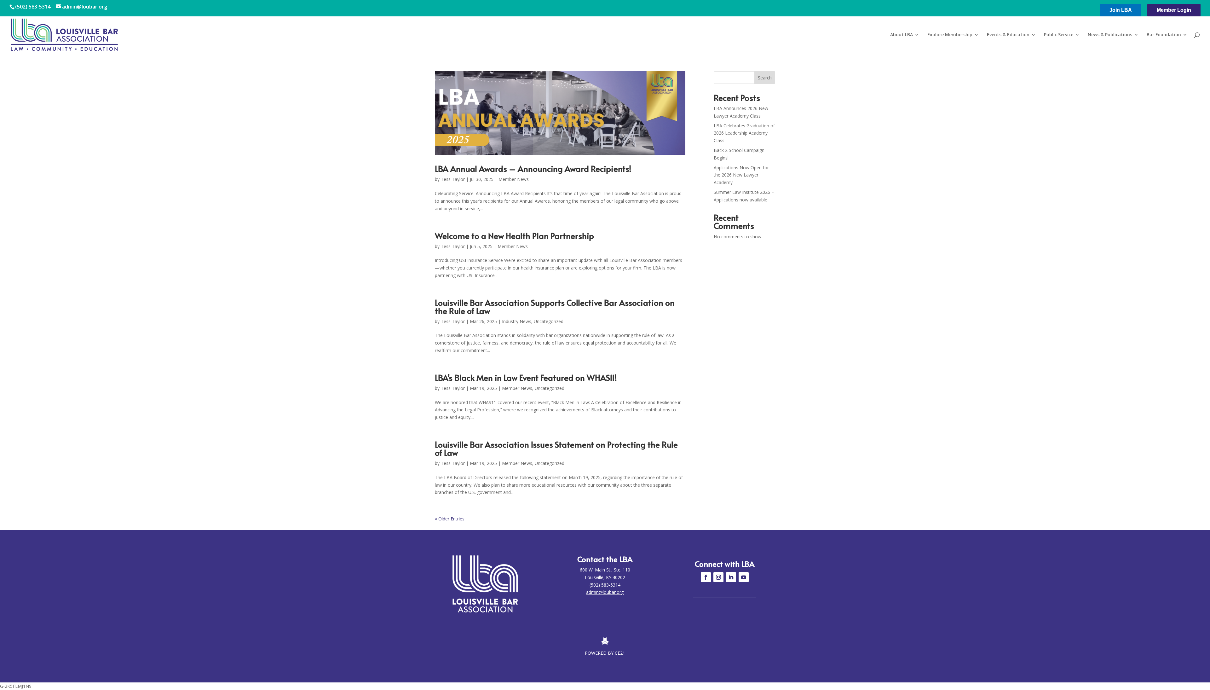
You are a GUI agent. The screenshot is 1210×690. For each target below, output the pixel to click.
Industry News (516, 321)
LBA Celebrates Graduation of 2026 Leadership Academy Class (744, 133)
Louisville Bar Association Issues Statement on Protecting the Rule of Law (556, 448)
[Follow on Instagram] (718, 577)
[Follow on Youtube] (744, 577)
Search (765, 78)
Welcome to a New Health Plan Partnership (514, 235)
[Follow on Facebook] (706, 577)
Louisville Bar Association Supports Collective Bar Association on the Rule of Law (555, 306)
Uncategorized (548, 321)
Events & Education (1008, 35)
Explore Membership (949, 35)
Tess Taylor (453, 179)
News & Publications (1110, 35)
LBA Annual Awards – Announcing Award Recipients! (533, 168)
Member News (513, 179)
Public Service (1058, 35)
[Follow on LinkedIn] (731, 577)
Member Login (1174, 10)
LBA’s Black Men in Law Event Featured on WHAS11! (526, 377)
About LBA (901, 35)
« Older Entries (449, 519)
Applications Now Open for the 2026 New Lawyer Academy (741, 175)
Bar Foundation (1164, 35)
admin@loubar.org (605, 592)
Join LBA (1120, 10)
